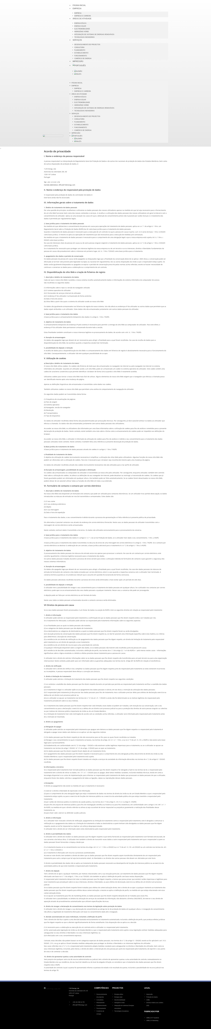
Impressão (78, 61)
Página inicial (79, 5)
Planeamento (79, 50)
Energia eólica (80, 23)
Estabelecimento (81, 53)
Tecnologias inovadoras (84, 37)
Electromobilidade (82, 29)
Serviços (77, 40)
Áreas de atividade (82, 19)
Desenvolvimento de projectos (87, 44)
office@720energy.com (67, 185)
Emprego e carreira (82, 16)
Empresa (77, 8)
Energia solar (80, 26)
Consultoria (79, 47)
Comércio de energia (82, 58)
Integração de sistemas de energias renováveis (94, 34)
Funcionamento (80, 56)
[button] (118, 78)
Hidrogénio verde (81, 31)
